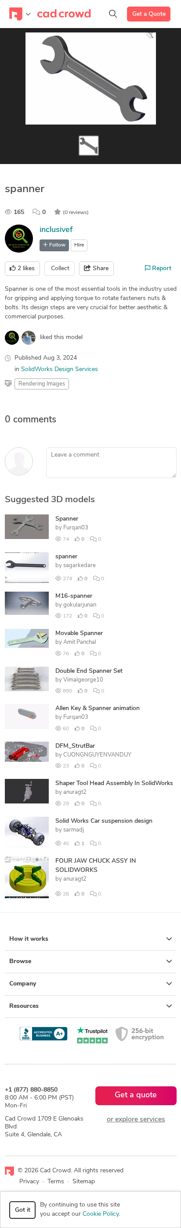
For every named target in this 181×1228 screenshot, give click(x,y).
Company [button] (22, 984)
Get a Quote (149, 14)
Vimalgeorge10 (83, 680)
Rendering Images (41, 384)
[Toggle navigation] (20, 14)
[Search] (112, 14)
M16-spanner (73, 596)
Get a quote (136, 1095)
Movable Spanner (79, 633)
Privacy (29, 1181)
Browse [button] (20, 961)
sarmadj (73, 830)
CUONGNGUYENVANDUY (97, 755)
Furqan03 (75, 528)
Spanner (66, 519)
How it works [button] (28, 939)
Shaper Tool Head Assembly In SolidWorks (114, 783)
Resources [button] (24, 1006)
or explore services (136, 1119)
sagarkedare (79, 565)
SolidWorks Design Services (59, 369)
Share (100, 268)
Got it (22, 1210)
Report (160, 268)
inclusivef (56, 230)
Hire (79, 245)
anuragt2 (75, 792)
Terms (55, 1181)
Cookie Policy (101, 1214)
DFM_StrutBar (75, 746)
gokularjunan (79, 605)
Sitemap (83, 1181)
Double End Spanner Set (89, 671)
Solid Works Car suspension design (103, 821)
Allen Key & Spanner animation (97, 708)
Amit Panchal (79, 642)
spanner (66, 556)
